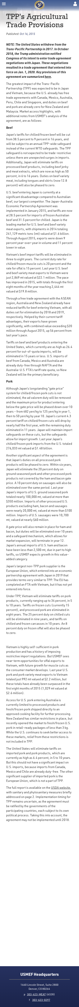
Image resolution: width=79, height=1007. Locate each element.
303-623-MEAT (36, 994)
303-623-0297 (41, 999)
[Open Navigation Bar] (4, 4)
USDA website (60, 788)
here (48, 77)
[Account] (75, 4)
